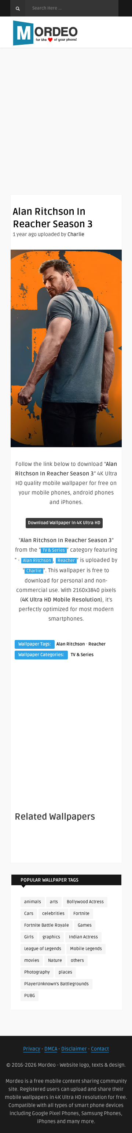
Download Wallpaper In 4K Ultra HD (64, 523)
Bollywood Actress (85, 902)
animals (32, 902)
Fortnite (81, 913)
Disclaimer (74, 1049)
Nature (55, 960)
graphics (51, 937)
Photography (37, 972)
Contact (100, 1049)
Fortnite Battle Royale (46, 925)
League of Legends (42, 949)
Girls (29, 937)
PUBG (29, 995)
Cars (28, 913)
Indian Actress (83, 937)
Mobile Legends (86, 949)
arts (54, 902)
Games (85, 925)
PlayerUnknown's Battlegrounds (56, 984)
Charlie (75, 234)
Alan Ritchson (37, 560)
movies (31, 960)
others (77, 960)
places (65, 972)
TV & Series (54, 550)
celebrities (53, 913)
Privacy (31, 1049)
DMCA (50, 1049)
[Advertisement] (66, 128)
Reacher (66, 560)
